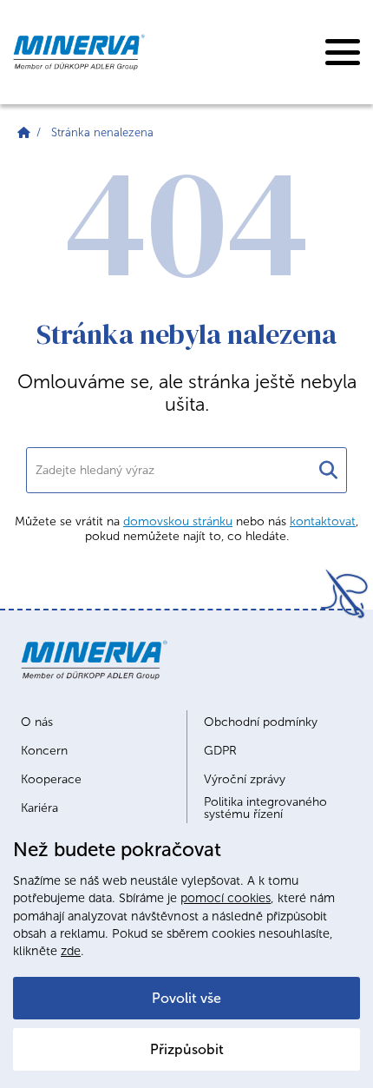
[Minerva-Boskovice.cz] (23, 132)
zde (71, 951)
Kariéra (39, 808)
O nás (37, 722)
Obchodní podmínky (260, 722)
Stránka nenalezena (102, 132)
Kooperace (51, 780)
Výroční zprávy (244, 780)
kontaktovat (323, 521)
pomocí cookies (225, 898)
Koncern (44, 751)
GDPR (220, 751)
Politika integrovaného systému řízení (265, 808)
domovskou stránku (177, 521)
